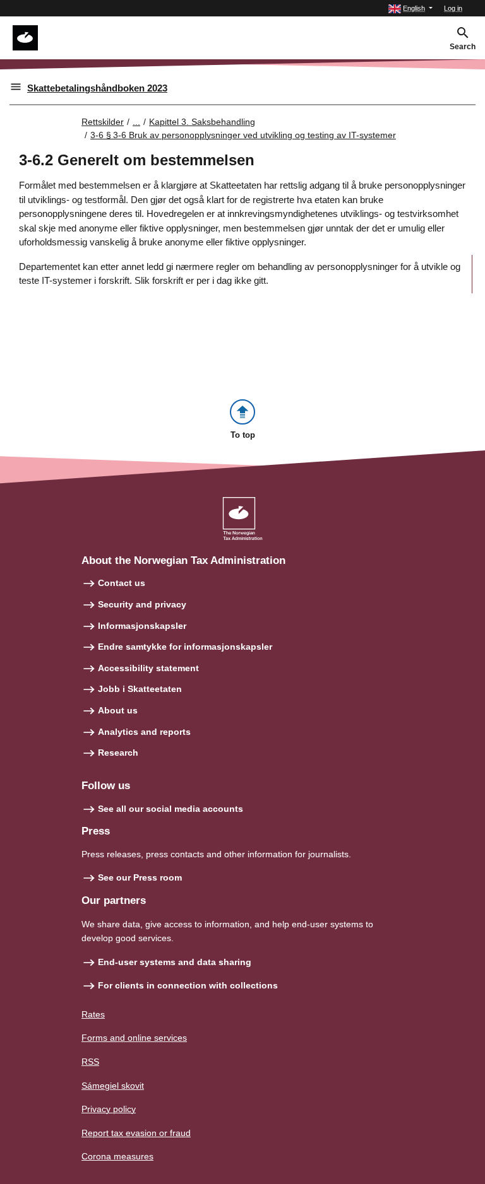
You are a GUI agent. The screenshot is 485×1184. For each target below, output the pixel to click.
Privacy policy (108, 1109)
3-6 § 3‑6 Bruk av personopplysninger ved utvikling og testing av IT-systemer (243, 135)
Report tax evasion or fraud (136, 1133)
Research (118, 752)
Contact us (121, 583)
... (136, 122)
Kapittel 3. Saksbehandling (202, 122)
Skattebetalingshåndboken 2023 (97, 88)
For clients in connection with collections (188, 985)
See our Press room (140, 877)
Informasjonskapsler (142, 626)
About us (118, 710)
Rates (93, 1014)
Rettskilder (102, 122)
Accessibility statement (148, 668)
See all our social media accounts (170, 809)
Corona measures (117, 1156)
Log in (453, 8)
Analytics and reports (144, 732)
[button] (410, 8)
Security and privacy (142, 604)
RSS (90, 1062)
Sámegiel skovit (112, 1086)
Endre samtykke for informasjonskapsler (185, 647)
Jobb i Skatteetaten (140, 689)
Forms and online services (134, 1038)
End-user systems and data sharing (174, 962)
